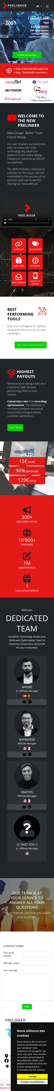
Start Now (15, 427)
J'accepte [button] (32, 1076)
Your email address (8, 954)
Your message (10, 970)
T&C (2, 1084)
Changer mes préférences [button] (32, 1082)
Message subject (11, 963)
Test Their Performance (31, 345)
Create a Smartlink (27, 55)
